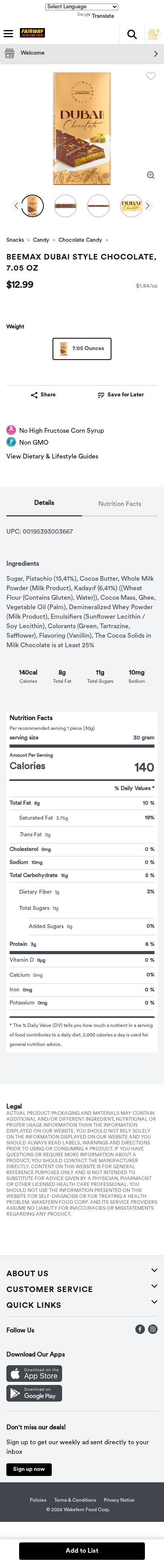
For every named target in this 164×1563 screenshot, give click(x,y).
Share (48, 395)
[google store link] (34, 1400)
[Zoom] (151, 175)
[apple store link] (34, 1380)
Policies (38, 1500)
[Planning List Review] (153, 37)
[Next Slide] (148, 206)
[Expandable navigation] (8, 33)
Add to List (82, 1551)
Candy (41, 240)
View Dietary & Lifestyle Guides (52, 457)
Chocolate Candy (80, 240)
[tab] (44, 504)
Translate (103, 16)
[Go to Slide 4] (131, 206)
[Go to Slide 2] (65, 206)
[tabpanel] (82, 784)
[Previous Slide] (16, 206)
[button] (131, 34)
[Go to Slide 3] (98, 206)
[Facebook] (140, 1332)
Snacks (15, 240)
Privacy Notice (119, 1500)
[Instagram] (153, 1332)
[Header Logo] (31, 34)
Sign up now (29, 1469)
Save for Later (125, 395)
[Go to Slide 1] (32, 206)
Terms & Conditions (75, 1500)
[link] (120, 395)
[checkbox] (151, 76)
